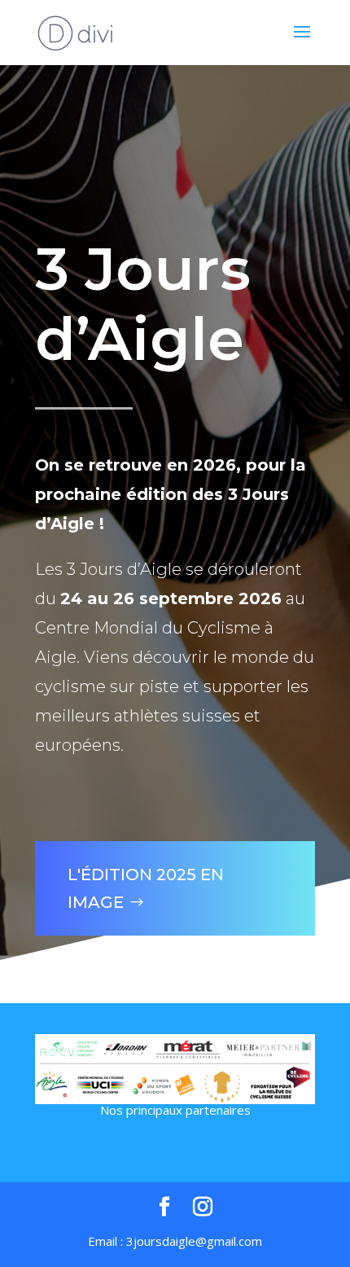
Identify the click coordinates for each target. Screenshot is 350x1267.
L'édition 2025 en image (146, 888)
